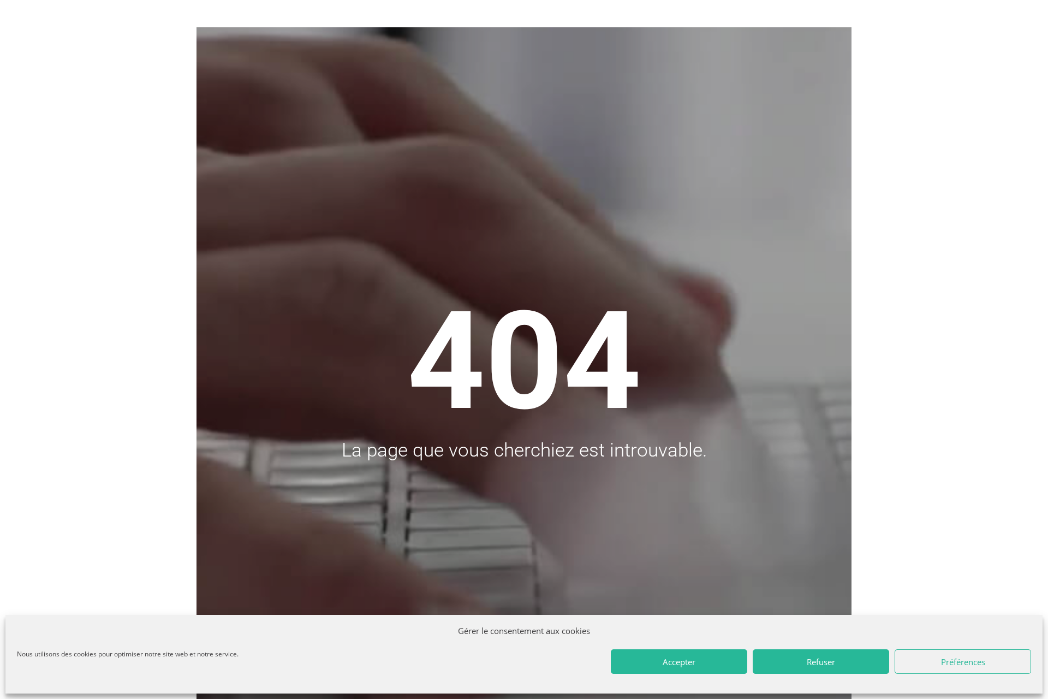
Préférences (963, 661)
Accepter (679, 661)
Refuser (821, 661)
